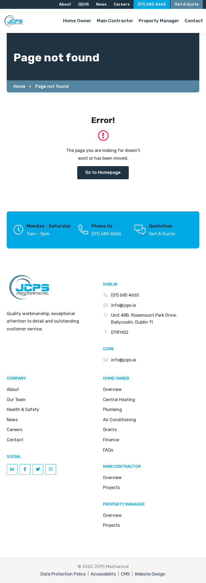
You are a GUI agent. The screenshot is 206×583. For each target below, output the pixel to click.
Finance (111, 439)
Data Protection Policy (63, 574)
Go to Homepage (103, 172)
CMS (125, 574)
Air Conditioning (119, 419)
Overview (112, 389)
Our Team (16, 399)
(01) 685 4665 (152, 4)
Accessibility (103, 574)
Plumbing (112, 409)
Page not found (52, 86)
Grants (110, 429)
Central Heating (119, 399)
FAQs (108, 450)
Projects (111, 487)
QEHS (83, 4)
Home (19, 86)
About (65, 4)
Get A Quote (162, 233)
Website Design (150, 574)
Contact (15, 439)
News (101, 4)
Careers (122, 4)
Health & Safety (23, 409)
